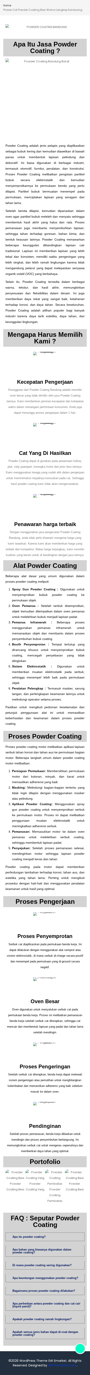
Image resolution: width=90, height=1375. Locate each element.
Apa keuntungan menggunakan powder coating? (45, 1278)
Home (7, 5)
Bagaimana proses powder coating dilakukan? (43, 1290)
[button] (9, 1186)
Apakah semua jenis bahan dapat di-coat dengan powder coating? (45, 1333)
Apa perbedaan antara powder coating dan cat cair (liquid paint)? (46, 1305)
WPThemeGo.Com (62, 1365)
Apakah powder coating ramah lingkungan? (42, 1319)
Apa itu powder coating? (29, 1236)
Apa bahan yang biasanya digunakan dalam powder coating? (41, 1251)
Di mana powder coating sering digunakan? (42, 1265)
